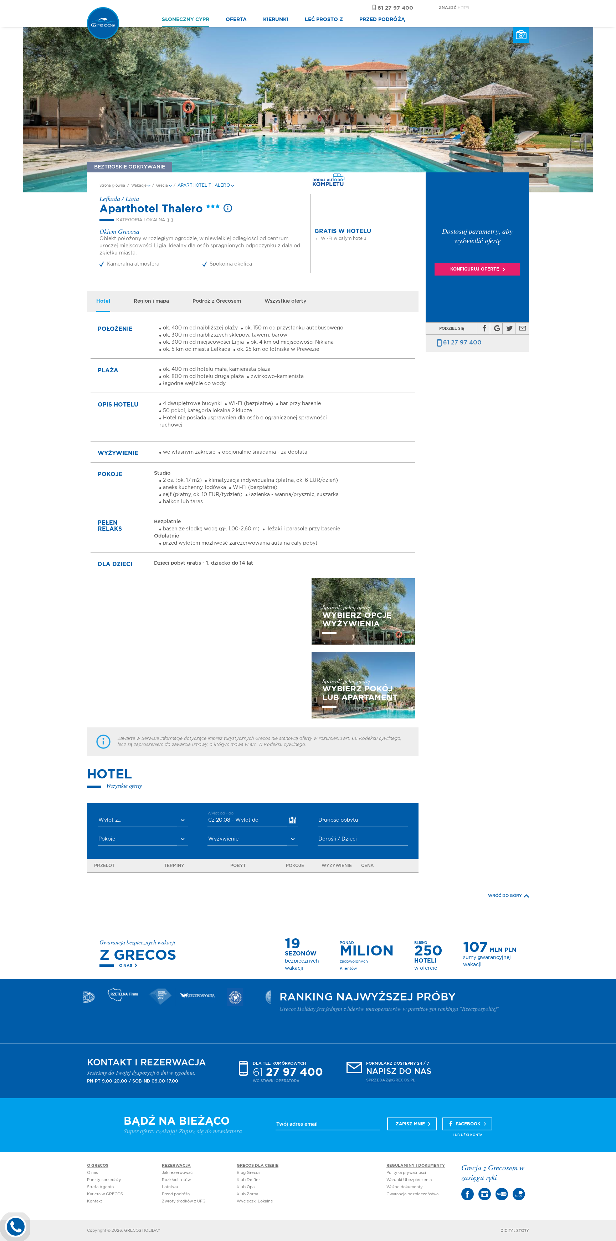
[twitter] (509, 328)
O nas (125, 966)
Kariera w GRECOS (105, 1194)
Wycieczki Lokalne (255, 1201)
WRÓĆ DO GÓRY (505, 896)
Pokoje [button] (106, 839)
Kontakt (94, 1201)
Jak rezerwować (177, 1173)
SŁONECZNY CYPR (185, 19)
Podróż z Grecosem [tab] (216, 301)
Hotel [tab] (103, 301)
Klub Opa (246, 1187)
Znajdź (447, 8)
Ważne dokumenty (404, 1187)
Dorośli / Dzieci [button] (337, 839)
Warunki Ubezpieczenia (409, 1180)
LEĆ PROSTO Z (324, 19)
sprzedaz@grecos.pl (390, 1080)
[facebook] (484, 328)
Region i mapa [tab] (151, 301)
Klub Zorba (247, 1194)
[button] (143, 820)
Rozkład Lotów (176, 1180)
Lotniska (170, 1187)
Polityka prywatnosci (406, 1173)
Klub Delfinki (249, 1180)
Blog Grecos (248, 1173)
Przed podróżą (176, 1194)
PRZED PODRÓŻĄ (382, 19)
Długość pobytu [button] (338, 820)
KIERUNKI (275, 19)
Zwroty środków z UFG (184, 1201)
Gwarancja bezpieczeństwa (412, 1194)
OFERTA (236, 19)
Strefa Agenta (100, 1187)
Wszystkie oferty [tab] (285, 301)
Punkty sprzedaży (104, 1180)
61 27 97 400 (462, 342)
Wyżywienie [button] (223, 839)
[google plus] (497, 328)
